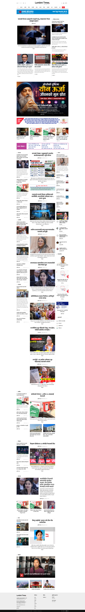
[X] (22, 3)
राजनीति (33, 7)
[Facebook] (18, 3)
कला (52, 7)
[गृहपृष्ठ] (18, 7)
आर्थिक (25, 7)
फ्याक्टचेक (55, 7)
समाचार (21, 7)
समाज (36, 7)
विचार (44, 7)
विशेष (29, 7)
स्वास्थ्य (40, 7)
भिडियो (63, 7)
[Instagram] (20, 3)
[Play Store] (25, 3)
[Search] (17, 3)
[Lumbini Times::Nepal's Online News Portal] (42, 3)
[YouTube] (23, 3)
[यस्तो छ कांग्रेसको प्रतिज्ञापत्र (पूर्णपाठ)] (36, 132)
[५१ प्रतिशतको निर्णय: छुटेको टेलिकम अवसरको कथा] (23, 132)
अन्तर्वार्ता (48, 7)
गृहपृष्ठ (35, 597)
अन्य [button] (60, 7)
